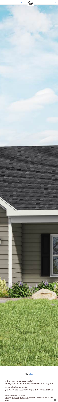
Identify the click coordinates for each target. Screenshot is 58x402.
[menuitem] (11, 2)
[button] (0, 185)
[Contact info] (55, 400)
